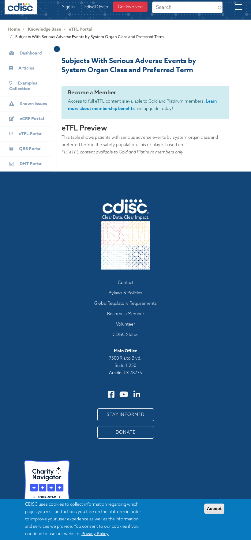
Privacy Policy (95, 533)
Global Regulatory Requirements (125, 303)
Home (14, 29)
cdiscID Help (96, 6)
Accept (214, 508)
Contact (125, 282)
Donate (126, 432)
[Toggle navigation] (238, 7)
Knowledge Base (44, 29)
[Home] (21, 10)
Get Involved (130, 6)
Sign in (68, 6)
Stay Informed (125, 414)
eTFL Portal (80, 29)
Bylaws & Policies (125, 293)
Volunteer (125, 324)
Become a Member (125, 313)
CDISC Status (125, 334)
